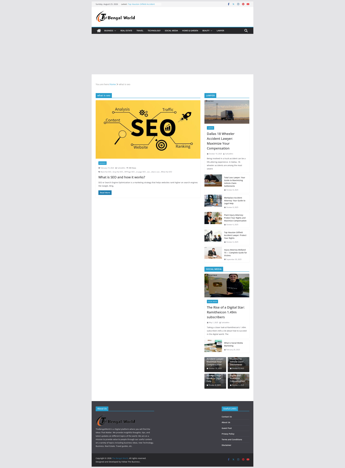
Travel (140, 30)
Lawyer (220, 30)
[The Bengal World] (99, 30)
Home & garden (190, 30)
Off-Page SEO (129, 172)
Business (108, 30)
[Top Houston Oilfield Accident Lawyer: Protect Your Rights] (213, 237)
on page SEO (141, 172)
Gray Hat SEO (118, 172)
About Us (226, 422)
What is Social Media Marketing (233, 344)
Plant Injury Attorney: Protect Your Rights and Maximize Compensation (235, 218)
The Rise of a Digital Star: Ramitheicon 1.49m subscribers (226, 312)
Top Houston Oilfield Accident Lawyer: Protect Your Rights (235, 235)
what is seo (155, 172)
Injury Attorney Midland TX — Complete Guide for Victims (235, 253)
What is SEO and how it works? (121, 177)
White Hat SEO (166, 172)
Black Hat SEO (106, 172)
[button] (114, 31)
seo (148, 172)
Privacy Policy (228, 434)
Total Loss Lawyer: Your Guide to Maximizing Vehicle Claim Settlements (234, 181)
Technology (154, 30)
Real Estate (126, 30)
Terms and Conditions (232, 439)
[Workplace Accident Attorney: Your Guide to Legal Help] (213, 202)
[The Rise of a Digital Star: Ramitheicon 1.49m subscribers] (226, 285)
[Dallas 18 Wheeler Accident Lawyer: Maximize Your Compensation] (226, 112)
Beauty (205, 30)
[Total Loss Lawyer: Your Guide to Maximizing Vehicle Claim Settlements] (213, 183)
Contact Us (227, 416)
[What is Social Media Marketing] (213, 346)
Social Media (171, 30)
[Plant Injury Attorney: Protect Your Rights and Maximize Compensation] (213, 220)
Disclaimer (226, 445)
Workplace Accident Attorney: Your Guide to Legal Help (234, 200)
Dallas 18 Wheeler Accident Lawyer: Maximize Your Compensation (220, 140)
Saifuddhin (121, 168)
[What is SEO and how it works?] (148, 129)
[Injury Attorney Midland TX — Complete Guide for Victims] (213, 255)
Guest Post (227, 428)
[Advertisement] (172, 54)
